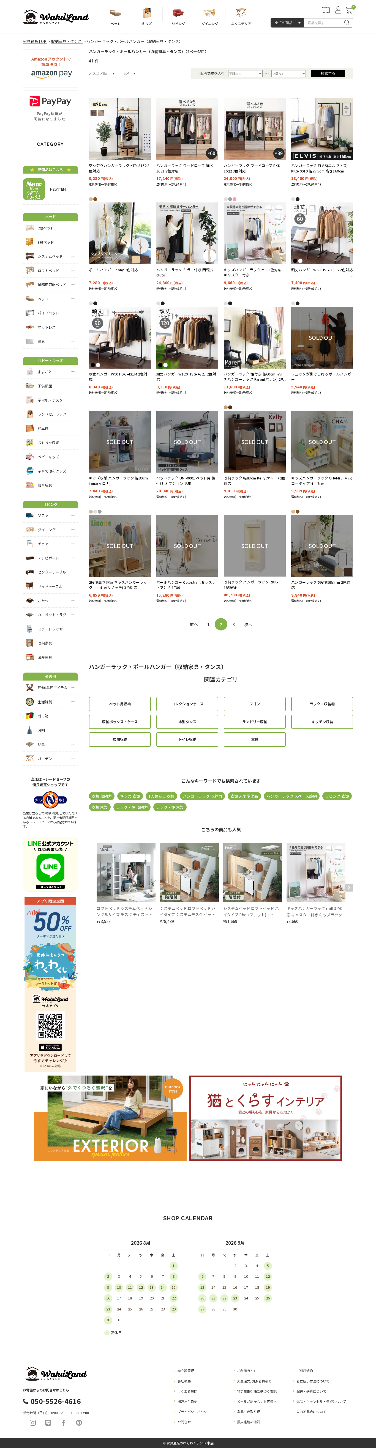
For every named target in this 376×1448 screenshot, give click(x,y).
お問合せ (184, 1421)
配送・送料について (311, 1391)
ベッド (43, 298)
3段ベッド (46, 242)
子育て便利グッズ (52, 471)
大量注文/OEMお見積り (254, 1381)
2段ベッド (46, 228)
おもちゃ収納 (48, 442)
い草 (41, 744)
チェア (43, 543)
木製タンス (187, 721)
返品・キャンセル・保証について (321, 1401)
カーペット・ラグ (52, 614)
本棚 (254, 739)
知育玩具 (45, 485)
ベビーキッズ (48, 456)
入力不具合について (311, 1411)
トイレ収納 (187, 739)
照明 (41, 730)
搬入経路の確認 (248, 1421)
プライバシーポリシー (194, 1411)
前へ (194, 624)
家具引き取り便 (248, 1411)
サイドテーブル (50, 586)
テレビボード (48, 558)
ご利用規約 (304, 1370)
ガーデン (45, 758)
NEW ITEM (56, 189)
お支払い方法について (312, 1381)
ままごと (45, 371)
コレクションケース (187, 703)
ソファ (43, 515)
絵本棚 (43, 428)
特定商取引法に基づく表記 (257, 1391)
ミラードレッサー (52, 629)
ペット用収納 (120, 703)
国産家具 (45, 657)
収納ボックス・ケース (120, 721)
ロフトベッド (48, 270)
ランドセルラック (52, 414)
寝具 (41, 341)
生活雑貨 (45, 701)
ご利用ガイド (247, 1370)
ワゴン (254, 703)
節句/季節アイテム (52, 687)
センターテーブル (52, 572)
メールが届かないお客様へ (257, 1401)
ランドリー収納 (254, 721)
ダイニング (47, 529)
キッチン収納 (322, 721)
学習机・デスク (50, 400)
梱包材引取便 (187, 1401)
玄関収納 (120, 739)
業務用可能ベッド (52, 284)
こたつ (43, 600)
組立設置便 (186, 1370)
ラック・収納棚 (322, 703)
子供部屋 (45, 385)
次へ (248, 624)
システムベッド (50, 256)
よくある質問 (187, 1391)
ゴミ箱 (43, 715)
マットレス (47, 327)
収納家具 (45, 643)
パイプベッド (48, 313)
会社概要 (184, 1381)
